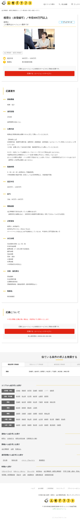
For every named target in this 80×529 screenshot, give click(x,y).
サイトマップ (60, 488)
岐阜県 (18, 408)
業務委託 (42, 460)
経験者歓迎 (39, 475)
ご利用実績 (50, 488)
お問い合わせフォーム (59, 509)
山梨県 (41, 396)
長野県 (46, 396)
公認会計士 (10, 438)
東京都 (25, 10)
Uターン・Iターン (19, 471)
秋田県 (41, 390)
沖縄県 (59, 425)
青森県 (24, 390)
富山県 (24, 396)
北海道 (18, 390)
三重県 (35, 408)
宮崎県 (46, 425)
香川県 (52, 419)
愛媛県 (58, 419)
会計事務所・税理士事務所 (52, 471)
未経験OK (30, 475)
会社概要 (40, 488)
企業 (12, 449)
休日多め (39, 471)
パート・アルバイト (28, 460)
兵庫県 (35, 413)
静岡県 (24, 408)
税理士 (38, 10)
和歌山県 (47, 413)
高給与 (19, 475)
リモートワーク (7, 471)
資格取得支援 (49, 475)
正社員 (5, 460)
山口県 (41, 419)
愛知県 (29, 408)
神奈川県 (66, 371)
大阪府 (29, 413)
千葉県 (54, 371)
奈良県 (41, 413)
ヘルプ (33, 488)
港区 (33, 10)
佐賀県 (24, 425)
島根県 (24, 419)
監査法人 (18, 449)
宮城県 (35, 390)
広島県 (35, 419)
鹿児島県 (52, 425)
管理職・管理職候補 (8, 475)
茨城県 (31, 371)
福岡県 (18, 425)
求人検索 (64, 4)
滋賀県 (18, 413)
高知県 (63, 419)
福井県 (35, 396)
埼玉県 (48, 371)
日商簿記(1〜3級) (32, 438)
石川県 (29, 396)
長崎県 (29, 425)
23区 (29, 10)
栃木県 (37, 371)
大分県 (41, 425)
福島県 (52, 390)
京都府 (24, 413)
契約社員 (14, 460)
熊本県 (35, 425)
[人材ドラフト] (17, 3)
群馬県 (43, 371)
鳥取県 (18, 419)
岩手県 (29, 390)
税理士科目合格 (20, 438)
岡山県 (29, 419)
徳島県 (46, 419)
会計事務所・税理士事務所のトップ (12, 10)
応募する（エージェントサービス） (39, 73)
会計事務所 (5, 449)
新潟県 (18, 396)
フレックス (30, 471)
